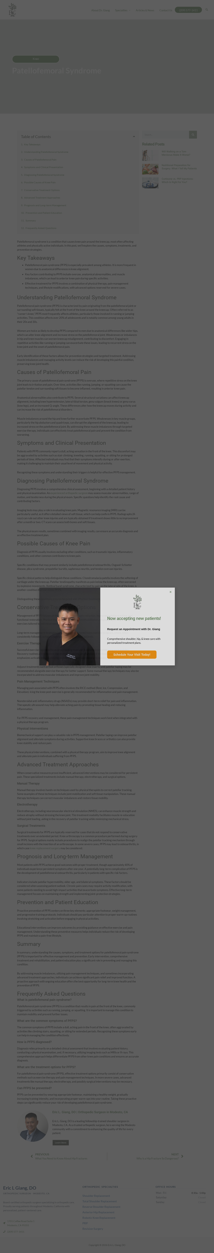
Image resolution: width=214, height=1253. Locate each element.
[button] (170, 592)
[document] (107, 626)
